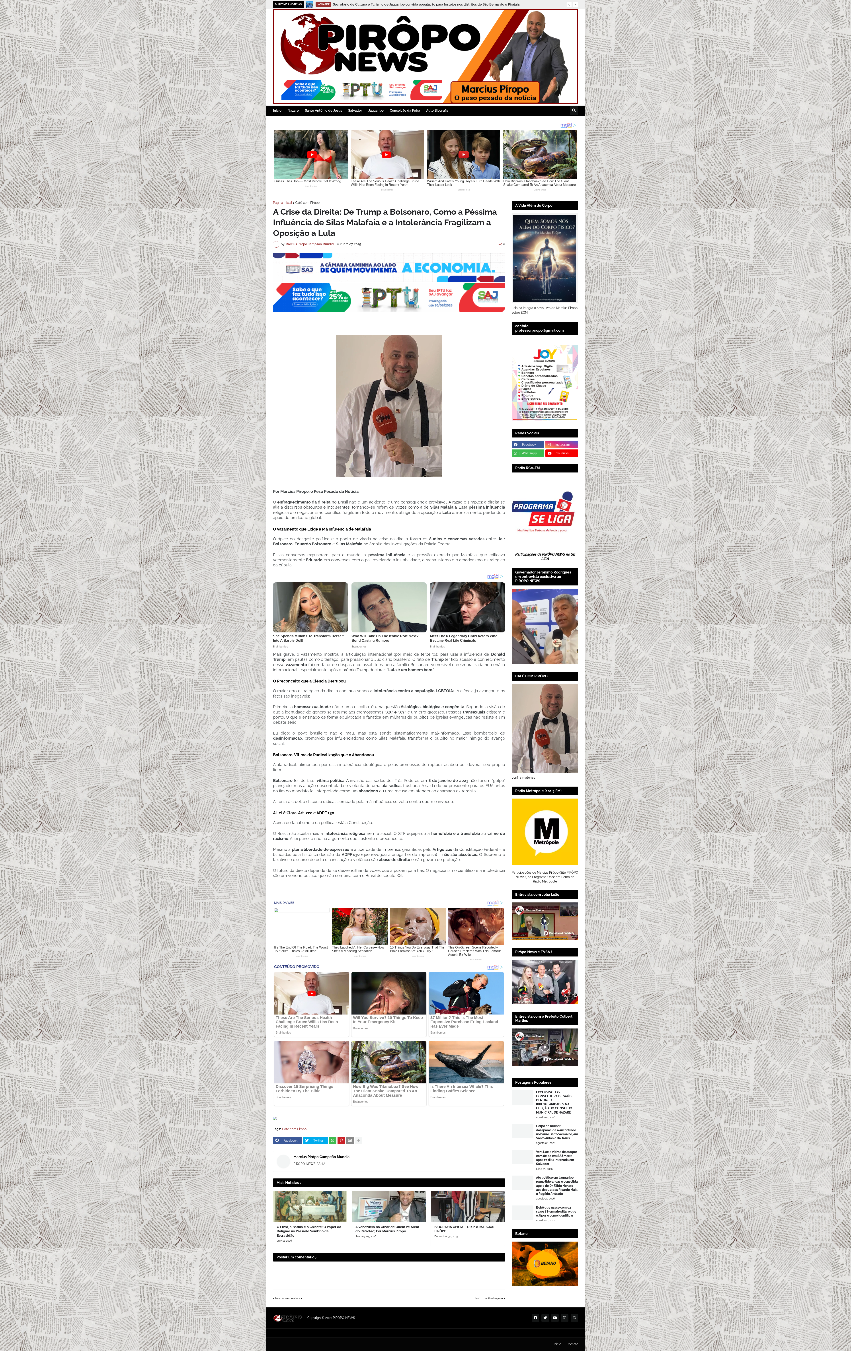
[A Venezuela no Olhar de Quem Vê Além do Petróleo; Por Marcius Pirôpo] (389, 1206)
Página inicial (282, 202)
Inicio (557, 1344)
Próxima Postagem (489, 1298)
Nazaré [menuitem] (293, 111)
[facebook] (535, 1318)
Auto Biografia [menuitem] (437, 111)
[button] (569, 4)
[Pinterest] (341, 1140)
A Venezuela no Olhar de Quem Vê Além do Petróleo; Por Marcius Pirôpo (387, 1229)
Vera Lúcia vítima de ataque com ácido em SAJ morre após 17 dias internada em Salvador (556, 1158)
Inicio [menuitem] (277, 111)
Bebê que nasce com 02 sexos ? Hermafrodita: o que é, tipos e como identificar (556, 1211)
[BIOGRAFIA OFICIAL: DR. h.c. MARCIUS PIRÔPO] (468, 1206)
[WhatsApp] (332, 1140)
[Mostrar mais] (358, 1140)
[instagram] (564, 1318)
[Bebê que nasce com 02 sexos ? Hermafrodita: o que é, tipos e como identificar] (522, 1212)
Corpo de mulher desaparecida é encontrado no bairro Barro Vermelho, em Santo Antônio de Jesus (557, 1132)
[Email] (350, 1140)
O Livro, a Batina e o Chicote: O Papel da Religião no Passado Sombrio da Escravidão (309, 1231)
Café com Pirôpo (307, 202)
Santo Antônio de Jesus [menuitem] (323, 111)
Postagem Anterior (288, 1298)
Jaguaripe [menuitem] (376, 111)
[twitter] (545, 1318)
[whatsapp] (574, 1318)
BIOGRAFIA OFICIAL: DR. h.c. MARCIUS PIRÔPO (464, 1229)
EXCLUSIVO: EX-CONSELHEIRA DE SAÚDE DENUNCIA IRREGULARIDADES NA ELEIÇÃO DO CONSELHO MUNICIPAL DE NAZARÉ (554, 1102)
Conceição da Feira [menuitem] (405, 111)
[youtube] (555, 1318)
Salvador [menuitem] (355, 111)
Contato (572, 1344)
